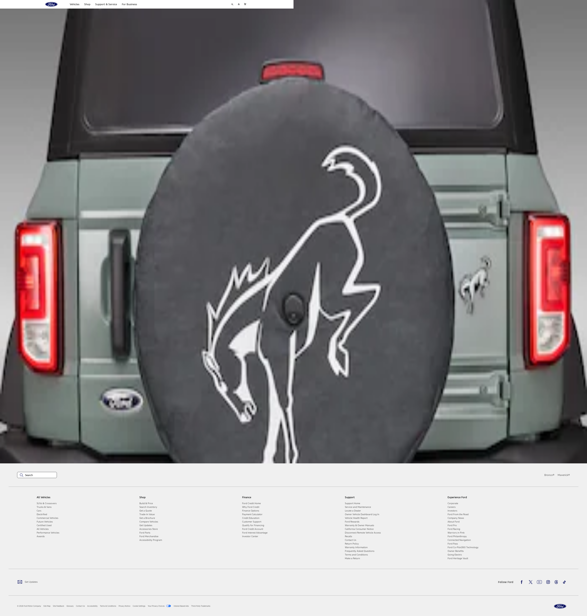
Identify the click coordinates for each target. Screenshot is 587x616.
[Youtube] (539, 582)
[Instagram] (548, 582)
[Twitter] (530, 582)
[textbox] (37, 475)
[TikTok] (564, 582)
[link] (46, 606)
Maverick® (564, 475)
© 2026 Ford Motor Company (29, 606)
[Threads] (556, 582)
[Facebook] (522, 582)
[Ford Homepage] (560, 606)
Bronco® (549, 475)
